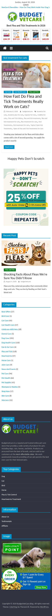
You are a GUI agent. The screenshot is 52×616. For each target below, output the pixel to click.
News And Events (8, 369)
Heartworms (7, 356)
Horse (4, 490)
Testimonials (7, 521)
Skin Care (5, 396)
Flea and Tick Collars (15, 118)
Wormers (5, 400)
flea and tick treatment (32, 118)
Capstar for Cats (30, 115)
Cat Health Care (20, 92)
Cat (3, 481)
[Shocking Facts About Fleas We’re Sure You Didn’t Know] (26, 242)
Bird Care (5, 316)
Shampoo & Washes (10, 387)
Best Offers (6, 312)
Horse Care (6, 360)
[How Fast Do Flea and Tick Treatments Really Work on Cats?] (26, 64)
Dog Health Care (8, 343)
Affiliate (5, 526)
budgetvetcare (28, 111)
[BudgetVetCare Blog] (5, 48)
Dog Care (5, 338)
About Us (5, 517)
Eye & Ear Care (8, 347)
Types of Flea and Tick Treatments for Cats (28, 129)
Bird (3, 486)
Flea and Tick (34, 92)
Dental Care (6, 334)
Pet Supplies (6, 383)
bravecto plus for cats (15, 115)
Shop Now (6, 391)
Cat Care (8, 92)
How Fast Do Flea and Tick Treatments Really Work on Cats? (23, 101)
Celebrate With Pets (10, 329)
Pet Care (5, 374)
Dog (3, 476)
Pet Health (6, 378)
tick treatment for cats (21, 125)
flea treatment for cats (29, 122)
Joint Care (6, 365)
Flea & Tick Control (9, 495)
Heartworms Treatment (11, 499)
